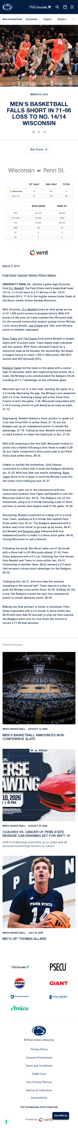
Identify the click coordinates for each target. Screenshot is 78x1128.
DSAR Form (39, 1074)
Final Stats (9, 275)
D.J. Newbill (16, 288)
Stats (61, 19)
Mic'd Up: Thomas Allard (24, 939)
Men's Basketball (14, 729)
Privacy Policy (39, 1049)
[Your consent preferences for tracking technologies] (6, 1121)
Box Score (36, 150)
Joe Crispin (36, 326)
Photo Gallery (47, 275)
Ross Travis (10, 339)
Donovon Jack (31, 531)
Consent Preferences (39, 1058)
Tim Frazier (30, 339)
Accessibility (39, 1098)
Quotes (22, 275)
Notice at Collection (39, 1090)
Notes (33, 275)
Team (46, 19)
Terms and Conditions (39, 1066)
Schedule (31, 19)
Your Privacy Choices (39, 1082)
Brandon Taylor (12, 368)
